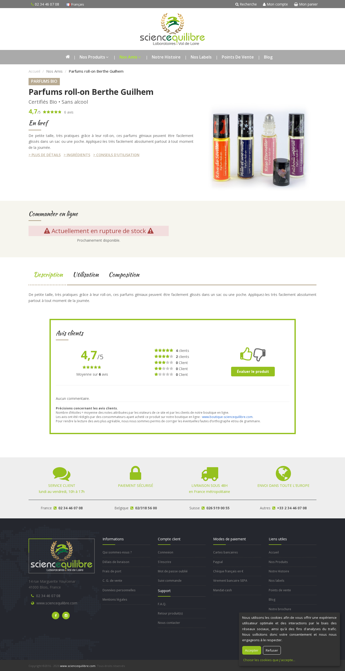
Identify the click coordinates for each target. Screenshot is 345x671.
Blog (268, 57)
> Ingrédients (77, 154)
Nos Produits (92, 57)
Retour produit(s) (170, 613)
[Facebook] (55, 615)
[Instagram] (66, 615)
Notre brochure (280, 609)
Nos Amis (128, 57)
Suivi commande (170, 580)
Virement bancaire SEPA (230, 580)
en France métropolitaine (209, 488)
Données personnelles (119, 590)
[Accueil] (67, 57)
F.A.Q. (162, 604)
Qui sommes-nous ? (117, 552)
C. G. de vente (112, 580)
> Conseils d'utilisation (116, 154)
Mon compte (277, 4)
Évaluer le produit (253, 371)
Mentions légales (115, 599)
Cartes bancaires (225, 552)
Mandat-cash (222, 590)
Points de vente (238, 57)
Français (77, 4)
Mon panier (308, 4)
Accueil (34, 71)
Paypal (218, 562)
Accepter (251, 650)
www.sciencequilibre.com (56, 603)
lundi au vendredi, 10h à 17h (62, 488)
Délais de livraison (116, 562)
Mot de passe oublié (173, 571)
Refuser (272, 650)
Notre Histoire (166, 57)
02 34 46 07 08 (48, 595)
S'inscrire (164, 562)
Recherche (248, 4)
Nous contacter (169, 623)
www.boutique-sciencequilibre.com (227, 417)
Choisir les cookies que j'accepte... (269, 660)
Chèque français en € (228, 571)
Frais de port (112, 571)
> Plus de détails (45, 154)
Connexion (165, 552)
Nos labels (201, 57)
